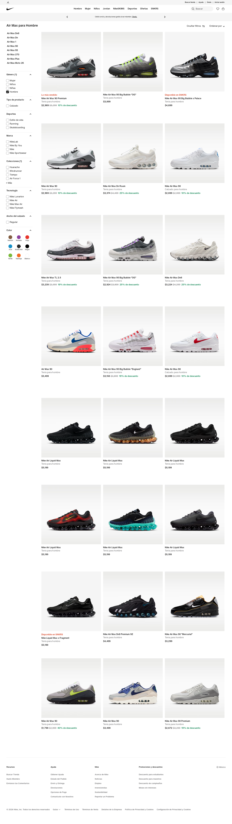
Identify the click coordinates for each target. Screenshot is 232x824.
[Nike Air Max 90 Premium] (71, 61)
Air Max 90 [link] (12, 46)
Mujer (88, 9)
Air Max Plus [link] (13, 59)
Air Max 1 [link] (11, 42)
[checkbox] (18, 80)
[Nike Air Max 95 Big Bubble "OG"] (133, 61)
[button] (19, 74)
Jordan (106, 9)
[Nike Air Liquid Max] (71, 427)
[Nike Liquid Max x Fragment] (71, 601)
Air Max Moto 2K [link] (15, 63)
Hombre (78, 9)
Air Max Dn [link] (12, 37)
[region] (17, 149)
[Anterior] (67, 17)
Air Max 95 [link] (12, 50)
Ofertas (144, 9)
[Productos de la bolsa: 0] (223, 8)
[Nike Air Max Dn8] (194, 244)
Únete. (134, 17)
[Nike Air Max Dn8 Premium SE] (133, 601)
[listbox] (217, 26)
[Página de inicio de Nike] (10, 9)
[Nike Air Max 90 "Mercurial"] (194, 601)
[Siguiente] (165, 17)
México (222, 767)
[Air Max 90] (71, 336)
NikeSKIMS (118, 9)
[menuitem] (204, 2)
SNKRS (154, 9)
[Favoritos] (217, 8)
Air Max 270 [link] (13, 54)
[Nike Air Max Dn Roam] (133, 153)
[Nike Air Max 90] (71, 153)
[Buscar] (193, 8)
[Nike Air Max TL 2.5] (71, 244)
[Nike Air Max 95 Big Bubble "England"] (133, 336)
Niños (97, 9)
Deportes (132, 9)
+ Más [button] (9, 183)
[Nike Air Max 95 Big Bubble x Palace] (194, 61)
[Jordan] (8, 2)
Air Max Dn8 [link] (13, 33)
